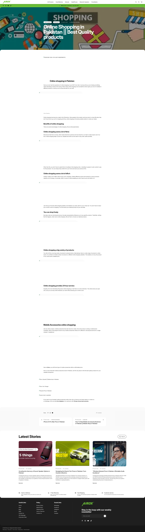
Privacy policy (10, 529)
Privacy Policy (39, 505)
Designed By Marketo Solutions (15, 527)
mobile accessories (48, 22)
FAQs (20, 511)
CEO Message (22, 515)
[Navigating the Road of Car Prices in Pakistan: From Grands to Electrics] (72, 453)
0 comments (99, 412)
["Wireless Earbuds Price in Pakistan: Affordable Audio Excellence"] (109, 453)
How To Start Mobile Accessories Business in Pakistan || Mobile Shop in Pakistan (88, 422)
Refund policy (5, 529)
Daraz (55, 511)
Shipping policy (20, 529)
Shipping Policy (40, 509)
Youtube (56, 513)
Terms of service (14, 529)
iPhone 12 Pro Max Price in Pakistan (54, 422)
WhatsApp (56, 505)
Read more (21, 483)
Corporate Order (23, 517)
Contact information (27, 529)
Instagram (56, 509)
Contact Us (21, 513)
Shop (20, 507)
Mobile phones (56, 22)
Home (20, 505)
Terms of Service (40, 511)
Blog (20, 509)
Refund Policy (39, 507)
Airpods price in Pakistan (99, 443)
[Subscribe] (105, 516)
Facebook (56, 507)
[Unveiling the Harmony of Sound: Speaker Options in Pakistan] (35, 453)
